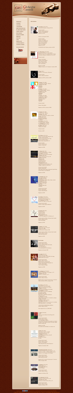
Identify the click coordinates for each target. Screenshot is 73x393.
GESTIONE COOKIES (20, 44)
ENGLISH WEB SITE (20, 47)
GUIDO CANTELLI (19, 31)
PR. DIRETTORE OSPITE (21, 29)
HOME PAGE (18, 21)
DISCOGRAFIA (19, 33)
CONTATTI (18, 23)
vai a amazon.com (52, 326)
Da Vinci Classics (45, 47)
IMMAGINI (18, 36)
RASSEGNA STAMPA (20, 34)
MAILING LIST (19, 41)
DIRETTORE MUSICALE (20, 28)
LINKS (17, 39)
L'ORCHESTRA (19, 26)
